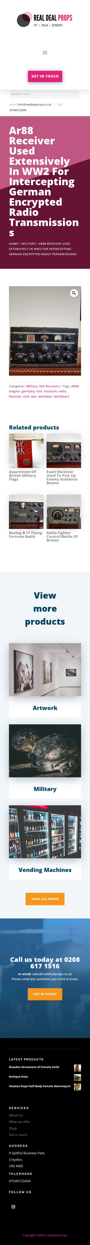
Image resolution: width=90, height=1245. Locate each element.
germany (28, 391)
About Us (16, 1115)
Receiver (15, 396)
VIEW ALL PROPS (45, 899)
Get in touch (18, 1135)
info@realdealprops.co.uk (34, 104)
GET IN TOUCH (45, 76)
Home (13, 244)
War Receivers (49, 386)
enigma (14, 391)
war (33, 396)
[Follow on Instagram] (13, 1206)
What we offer (19, 1122)
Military (28, 244)
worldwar (45, 396)
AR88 (75, 386)
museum (50, 391)
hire (39, 391)
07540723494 (18, 110)
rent (26, 396)
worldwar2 (61, 396)
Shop (13, 1128)
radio (62, 391)
